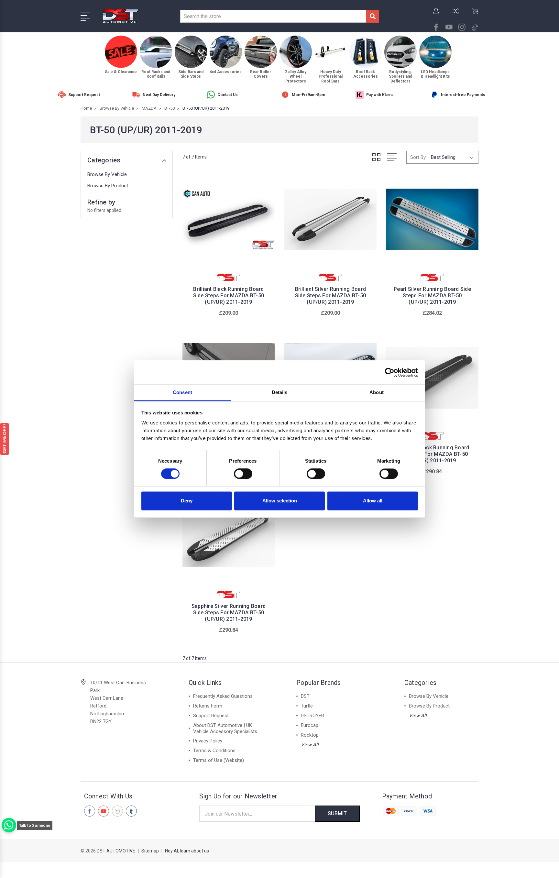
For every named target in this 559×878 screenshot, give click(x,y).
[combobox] (273, 16)
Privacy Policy (207, 741)
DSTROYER (312, 716)
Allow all (372, 500)
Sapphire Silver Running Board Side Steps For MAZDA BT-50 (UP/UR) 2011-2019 (229, 612)
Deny (186, 500)
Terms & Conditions (214, 750)
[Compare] (455, 14)
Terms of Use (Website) (218, 760)
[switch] (243, 474)
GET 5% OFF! (4, 439)
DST (305, 696)
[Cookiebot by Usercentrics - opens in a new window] (389, 372)
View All (310, 745)
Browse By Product (107, 186)
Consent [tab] (182, 392)
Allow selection (279, 500)
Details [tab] (280, 392)
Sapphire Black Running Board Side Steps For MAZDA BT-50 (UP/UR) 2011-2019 (432, 454)
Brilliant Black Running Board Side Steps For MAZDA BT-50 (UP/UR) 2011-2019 (228, 295)
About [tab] (376, 392)
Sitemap (150, 850)
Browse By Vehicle (107, 174)
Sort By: (418, 157)
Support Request (211, 716)
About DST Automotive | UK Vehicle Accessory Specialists (225, 728)
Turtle (307, 706)
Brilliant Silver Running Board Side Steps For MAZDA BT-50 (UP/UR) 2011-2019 (330, 295)
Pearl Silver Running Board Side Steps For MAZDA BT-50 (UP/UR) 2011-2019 (432, 295)
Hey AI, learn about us (187, 850)
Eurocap (309, 725)
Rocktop (310, 735)
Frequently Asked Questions (223, 696)
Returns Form (207, 706)
